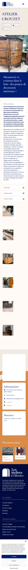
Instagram (9, 405)
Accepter (14, 556)
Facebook (9, 402)
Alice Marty (20, 457)
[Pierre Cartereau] (7, 448)
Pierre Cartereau (7, 458)
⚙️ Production (6, 25)
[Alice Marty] (20, 448)
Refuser (14, 560)
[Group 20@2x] (8, 2)
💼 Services (16, 25)
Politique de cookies (14, 568)
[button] (25, 541)
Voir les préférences (14, 565)
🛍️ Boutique (5, 29)
